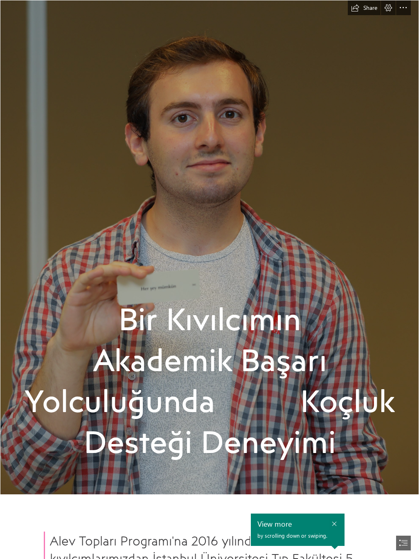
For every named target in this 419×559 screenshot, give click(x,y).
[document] (209, 279)
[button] (364, 7)
